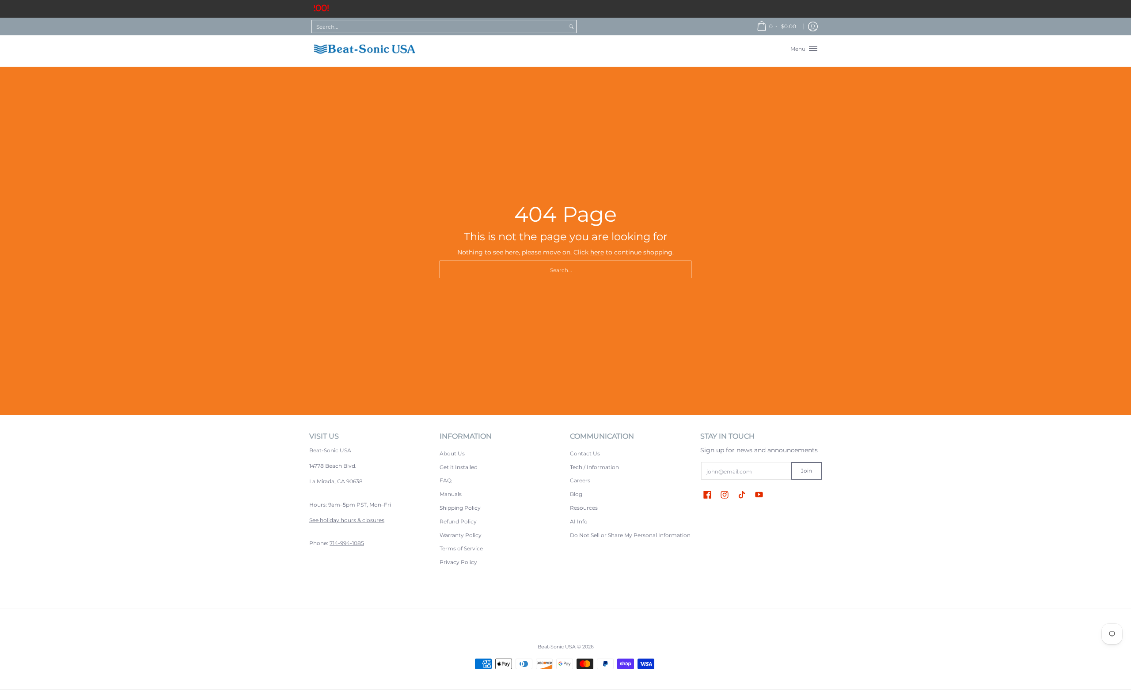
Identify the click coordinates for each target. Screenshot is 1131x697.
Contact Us (585, 453)
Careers (580, 480)
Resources (584, 507)
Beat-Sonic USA (557, 647)
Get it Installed (459, 467)
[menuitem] (777, 26)
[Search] (571, 26)
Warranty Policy (461, 535)
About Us (452, 453)
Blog (576, 494)
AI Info (579, 521)
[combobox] (439, 26)
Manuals (451, 494)
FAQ (446, 480)
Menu (799, 48)
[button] (707, 494)
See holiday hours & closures (346, 520)
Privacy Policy (458, 562)
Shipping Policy (460, 507)
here (597, 252)
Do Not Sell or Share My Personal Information (630, 535)
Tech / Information (594, 467)
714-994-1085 (347, 543)
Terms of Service (461, 548)
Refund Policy (458, 521)
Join (806, 470)
